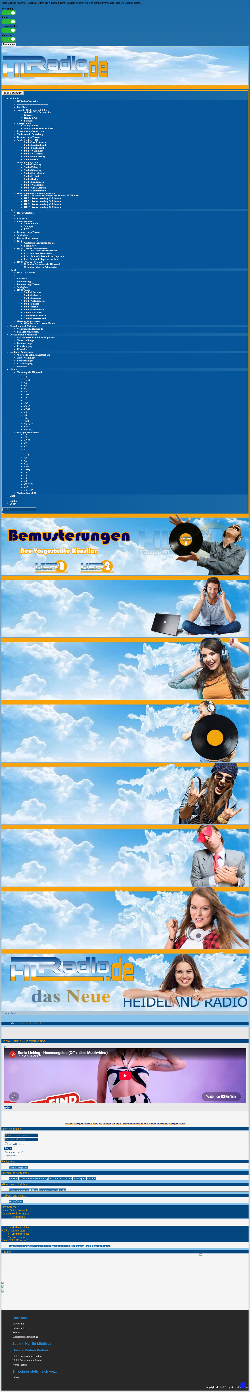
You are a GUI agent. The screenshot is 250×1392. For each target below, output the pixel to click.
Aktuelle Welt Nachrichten (37, 112)
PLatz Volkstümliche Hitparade (40, 250)
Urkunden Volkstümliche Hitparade (42, 264)
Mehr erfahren (8, 5)
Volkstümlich (31, 223)
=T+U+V (28, 423)
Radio (88, 1246)
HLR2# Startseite (26, 272)
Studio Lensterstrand (35, 144)
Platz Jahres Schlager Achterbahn (41, 259)
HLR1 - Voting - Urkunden (30, 262)
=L (25, 400)
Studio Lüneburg (33, 164)
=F (25, 385)
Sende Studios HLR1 (27, 140)
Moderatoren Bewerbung (25, 1336)
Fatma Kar (30, 245)
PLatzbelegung (25, 346)
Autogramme (24, 123)
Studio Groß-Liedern (35, 142)
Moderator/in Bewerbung (30, 134)
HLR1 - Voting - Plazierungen (32, 248)
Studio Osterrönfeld (34, 173)
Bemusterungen (25, 221)
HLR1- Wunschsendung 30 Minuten (42, 201)
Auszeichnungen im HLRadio (23, 1189)
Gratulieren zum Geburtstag (52, 1189)
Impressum (18, 1323)
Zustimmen (9, 44)
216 (6, 1107)
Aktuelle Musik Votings (23, 326)
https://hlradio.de (240, 1387)
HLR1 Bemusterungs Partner (27, 1356)
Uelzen (16, 1377)
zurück (12, 1023)
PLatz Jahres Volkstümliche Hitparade (44, 256)
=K (25, 397)
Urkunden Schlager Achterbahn (40, 267)
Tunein (106, 1246)
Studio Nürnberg (32, 170)
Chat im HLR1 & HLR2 (60, 1178)
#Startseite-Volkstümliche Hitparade (36, 337)
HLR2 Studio (24, 290)
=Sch (26, 418)
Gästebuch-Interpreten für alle (39, 242)
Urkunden (22, 349)
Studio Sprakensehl (34, 147)
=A (25, 374)
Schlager (28, 226)
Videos (14, 369)
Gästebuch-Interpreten (28, 241)
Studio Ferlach (31, 176)
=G (25, 388)
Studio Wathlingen (33, 150)
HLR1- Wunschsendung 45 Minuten (42, 204)
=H (25, 391)
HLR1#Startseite (25, 212)
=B (25, 377)
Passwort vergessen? (13, 1152)
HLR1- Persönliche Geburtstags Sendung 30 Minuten (51, 195)
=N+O (27, 406)
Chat (12, 496)
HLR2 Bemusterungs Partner (27, 1360)
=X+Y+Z (28, 429)
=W (26, 426)
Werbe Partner (19, 1364)
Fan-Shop (22, 107)
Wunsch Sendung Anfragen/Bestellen (36, 193)
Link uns (91, 1178)
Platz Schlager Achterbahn (38, 253)
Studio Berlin (31, 159)
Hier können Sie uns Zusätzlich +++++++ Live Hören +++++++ (39, 1246)
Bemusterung (24, 281)
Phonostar (97, 1246)
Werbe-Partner (16, 1201)
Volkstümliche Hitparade (30, 328)
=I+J (26, 394)
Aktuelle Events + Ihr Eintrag (33, 1178)
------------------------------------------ (32, 104)
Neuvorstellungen (26, 340)
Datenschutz (18, 1328)
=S (25, 415)
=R (25, 412)
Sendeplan (22, 235)
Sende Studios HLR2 (27, 162)
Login (8, 1148)
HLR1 (13, 210)
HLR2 (13, 269)
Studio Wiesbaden (33, 153)
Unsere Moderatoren (27, 238)
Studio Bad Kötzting (34, 156)
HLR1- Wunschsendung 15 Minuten (42, 198)
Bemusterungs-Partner (28, 137)
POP (26, 229)
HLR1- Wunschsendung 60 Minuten (42, 207)
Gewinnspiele (79, 1178)
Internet (28, 114)
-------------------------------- (28, 215)
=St (25, 481)
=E (25, 382)
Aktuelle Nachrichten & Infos (32, 110)
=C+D (27, 379)
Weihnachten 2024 (26, 493)
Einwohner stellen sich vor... (31, 131)
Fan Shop (13, 1178)
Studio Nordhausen (34, 181)
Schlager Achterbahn (28, 331)
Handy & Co (30, 117)
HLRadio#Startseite (27, 101)
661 (10, 1107)
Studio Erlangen (32, 167)
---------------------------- (27, 275)
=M (26, 403)
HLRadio (14, 98)
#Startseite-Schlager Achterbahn (33, 354)
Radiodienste (77, 1246)
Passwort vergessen (18, 1167)
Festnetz (28, 120)
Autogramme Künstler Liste (38, 128)
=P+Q (27, 409)
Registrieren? (10, 1155)
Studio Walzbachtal (34, 184)
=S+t (26, 420)
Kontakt (16, 1332)
